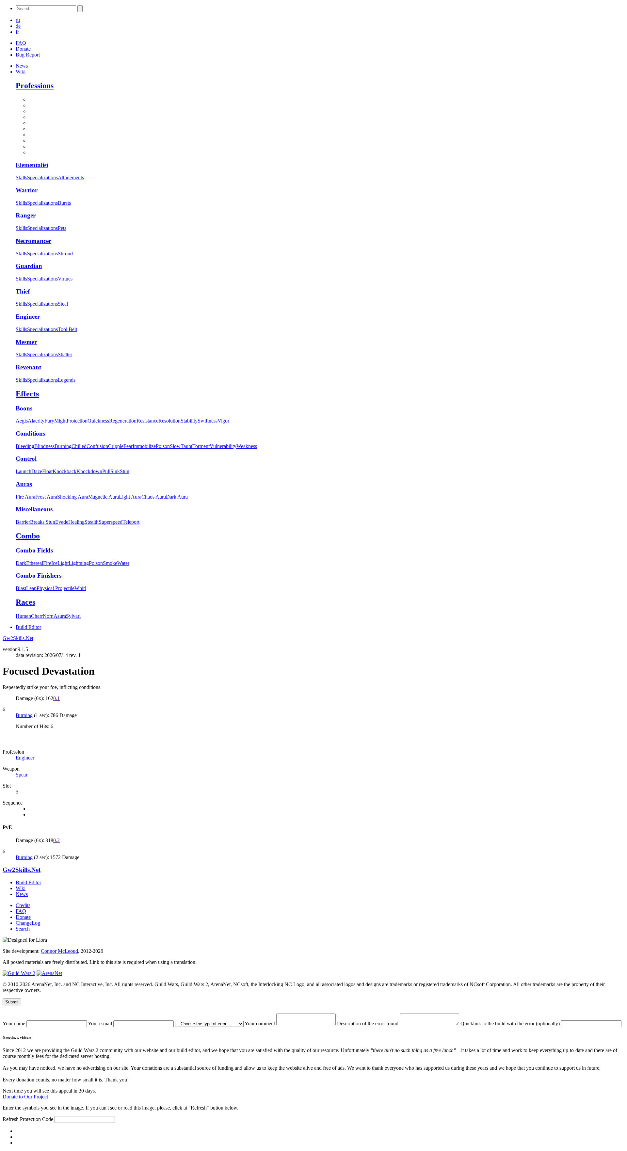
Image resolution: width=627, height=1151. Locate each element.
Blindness (44, 446)
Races (25, 602)
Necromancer (33, 240)
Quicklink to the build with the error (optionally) (510, 1023)
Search (23, 929)
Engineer (28, 316)
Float (47, 471)
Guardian (29, 266)
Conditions (30, 433)
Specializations (42, 177)
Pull (106, 471)
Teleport (130, 522)
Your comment (260, 1023)
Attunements (71, 177)
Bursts (64, 203)
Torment (201, 446)
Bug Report (28, 54)
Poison (163, 446)
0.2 (56, 840)
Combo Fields (34, 550)
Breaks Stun (42, 522)
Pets (62, 228)
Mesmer (26, 342)
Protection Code (37, 1119)
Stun (124, 471)
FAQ (21, 43)
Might (60, 421)
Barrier (23, 522)
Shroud (65, 253)
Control (26, 458)
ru (18, 20)
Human (23, 616)
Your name (14, 1023)
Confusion (97, 446)
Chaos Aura (153, 497)
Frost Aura (46, 497)
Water (123, 563)
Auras (24, 484)
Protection (77, 421)
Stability (189, 421)
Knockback (64, 471)
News (22, 66)
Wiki (20, 71)
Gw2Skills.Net (18, 638)
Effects (27, 394)
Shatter (65, 354)
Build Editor (28, 627)
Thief (23, 291)
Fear (128, 446)
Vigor (223, 421)
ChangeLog (28, 923)
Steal (63, 304)
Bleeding (25, 446)
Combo (28, 536)
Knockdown (89, 471)
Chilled (79, 446)
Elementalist (32, 165)
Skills (21, 177)
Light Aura (130, 497)
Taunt (186, 446)
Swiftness (207, 421)
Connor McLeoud (59, 951)
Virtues (65, 278)
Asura (60, 616)
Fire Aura (25, 497)
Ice (54, 563)
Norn (48, 616)
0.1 (56, 698)
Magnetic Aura (103, 497)
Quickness (98, 421)
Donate (23, 49)
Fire (47, 563)
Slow (175, 446)
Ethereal (34, 563)
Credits (23, 905)
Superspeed (110, 522)
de (18, 26)
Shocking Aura (72, 497)
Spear (21, 774)
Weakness (246, 446)
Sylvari (73, 616)
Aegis (22, 421)
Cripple (115, 446)
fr (17, 32)
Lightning (79, 563)
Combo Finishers (38, 575)
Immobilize (144, 446)
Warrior (27, 190)
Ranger (26, 215)
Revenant (28, 367)
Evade (61, 522)
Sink (115, 471)
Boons (24, 408)
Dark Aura (177, 497)
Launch (23, 471)
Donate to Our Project (25, 1096)
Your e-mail (100, 1023)
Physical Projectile (55, 588)
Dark (21, 563)
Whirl (80, 588)
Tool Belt (67, 329)
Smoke (110, 563)
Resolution (169, 421)
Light (63, 563)
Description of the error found (368, 1023)
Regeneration (123, 421)
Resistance (147, 421)
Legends (66, 380)
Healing (76, 522)
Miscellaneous (34, 509)
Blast (21, 588)
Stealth (92, 522)
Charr (37, 616)
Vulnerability (223, 446)
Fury (49, 421)
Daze (36, 471)
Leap (31, 588)
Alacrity (36, 421)
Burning (63, 446)
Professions (35, 85)
